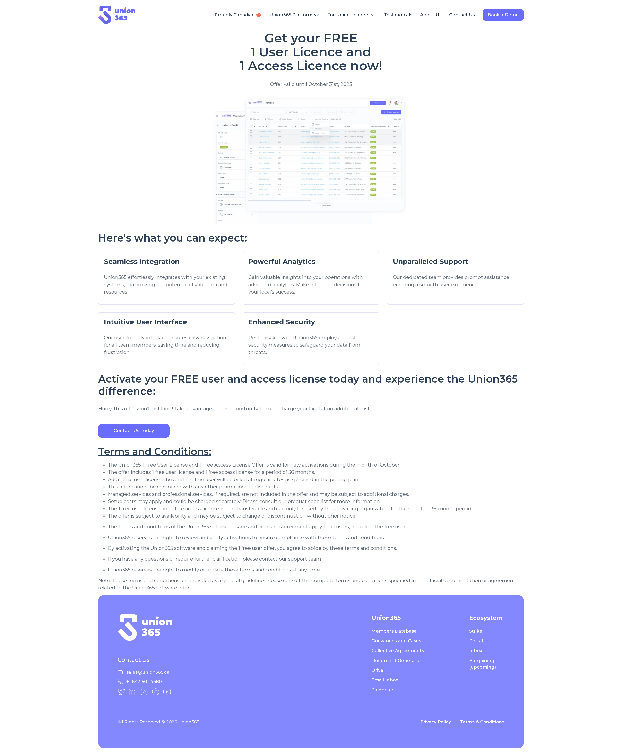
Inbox (475, 650)
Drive (377, 670)
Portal (476, 641)
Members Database (394, 631)
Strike (475, 631)
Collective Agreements (397, 650)
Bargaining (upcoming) (482, 664)
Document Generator (396, 660)
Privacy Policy (436, 722)
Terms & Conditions (482, 722)
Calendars (382, 690)
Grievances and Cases (396, 641)
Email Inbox (384, 680)
